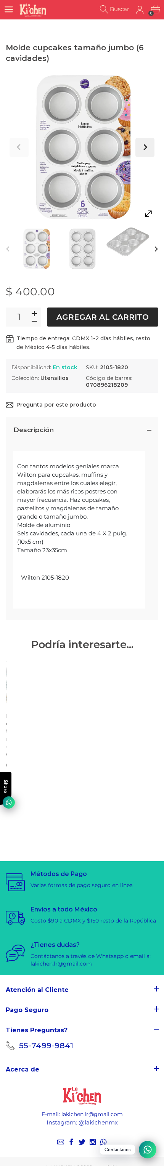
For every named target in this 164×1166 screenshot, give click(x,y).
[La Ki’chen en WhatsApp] (103, 1142)
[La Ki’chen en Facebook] (71, 1142)
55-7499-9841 (46, 1045)
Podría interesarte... (82, 644)
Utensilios (54, 378)
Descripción (33, 430)
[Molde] (36, 248)
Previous (19, 147)
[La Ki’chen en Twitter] (82, 1142)
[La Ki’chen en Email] (60, 1142)
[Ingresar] (140, 10)
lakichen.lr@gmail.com (92, 1114)
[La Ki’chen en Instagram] (92, 1142)
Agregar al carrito (102, 317)
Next (144, 147)
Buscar (119, 9)
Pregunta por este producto (56, 404)
